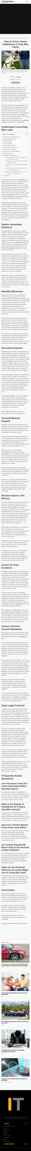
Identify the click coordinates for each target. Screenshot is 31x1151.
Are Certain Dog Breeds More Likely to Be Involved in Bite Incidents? (17, 169)
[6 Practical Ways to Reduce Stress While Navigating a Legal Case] (15, 1039)
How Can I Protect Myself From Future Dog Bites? (17, 165)
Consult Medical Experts (9, 145)
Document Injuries (7, 143)
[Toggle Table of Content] (26, 134)
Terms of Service (7, 1135)
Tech (2, 1082)
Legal (6, 38)
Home (3, 38)
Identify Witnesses (7, 141)
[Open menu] (27, 2)
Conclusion (6, 175)
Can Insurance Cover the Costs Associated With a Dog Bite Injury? (17, 158)
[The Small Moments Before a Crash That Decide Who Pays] (15, 1010)
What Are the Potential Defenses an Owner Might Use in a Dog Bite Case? (17, 172)
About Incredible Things (9, 1126)
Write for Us (6, 1130)
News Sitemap (6, 1141)
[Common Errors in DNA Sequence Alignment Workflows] (15, 1067)
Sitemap (5, 1139)
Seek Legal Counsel (8, 153)
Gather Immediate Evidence (10, 139)
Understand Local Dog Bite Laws (11, 137)
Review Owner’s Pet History (10, 147)
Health (5, 1082)
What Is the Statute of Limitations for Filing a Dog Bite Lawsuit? (17, 161)
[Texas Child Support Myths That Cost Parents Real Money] (15, 981)
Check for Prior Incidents (9, 149)
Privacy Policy (6, 1137)
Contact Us (6, 1128)
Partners (5, 1133)
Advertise (5, 1131)
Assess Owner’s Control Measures (11, 151)
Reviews (9, 1082)
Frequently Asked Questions (11, 155)
